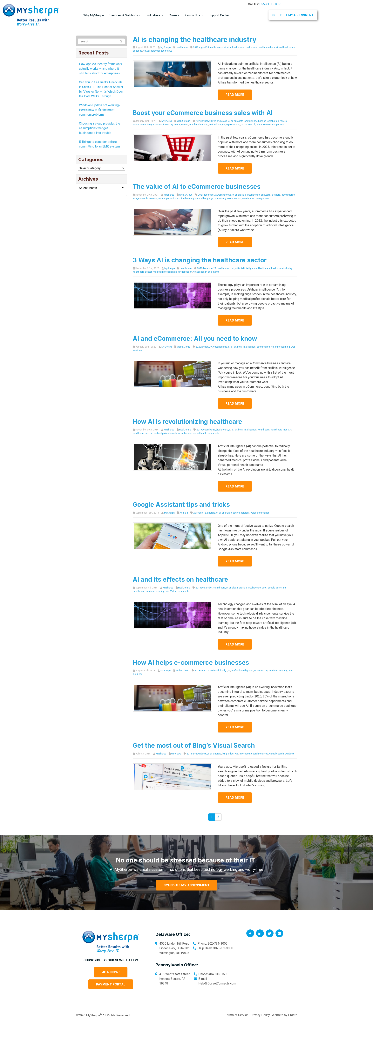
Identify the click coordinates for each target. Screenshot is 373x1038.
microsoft (245, 753)
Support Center (219, 15)
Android (184, 512)
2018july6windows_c (197, 753)
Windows (176, 753)
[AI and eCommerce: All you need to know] (172, 373)
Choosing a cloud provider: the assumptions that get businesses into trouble (99, 128)
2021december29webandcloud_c (216, 194)
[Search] (121, 42)
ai (225, 47)
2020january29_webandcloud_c (212, 346)
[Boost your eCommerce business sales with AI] (172, 148)
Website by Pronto (284, 1015)
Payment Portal (110, 984)
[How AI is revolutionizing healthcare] (172, 456)
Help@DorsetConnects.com (217, 983)
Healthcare (182, 47)
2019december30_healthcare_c (213, 429)
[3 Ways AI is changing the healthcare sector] (172, 295)
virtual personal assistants (157, 50)
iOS (236, 753)
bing (224, 753)
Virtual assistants (179, 591)
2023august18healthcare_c (208, 47)
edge (231, 753)
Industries (153, 15)
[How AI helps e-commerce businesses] (172, 697)
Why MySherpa (93, 15)
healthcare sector (142, 271)
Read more (235, 95)
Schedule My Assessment (292, 15)
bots (264, 587)
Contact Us (193, 15)
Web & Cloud (183, 121)
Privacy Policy (260, 1015)
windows (290, 753)
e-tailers (282, 121)
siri (167, 591)
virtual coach (185, 271)
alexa (235, 587)
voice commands (260, 512)
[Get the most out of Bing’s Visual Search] (172, 777)
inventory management (175, 124)
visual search (276, 753)
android (226, 512)
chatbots (272, 121)
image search (154, 124)
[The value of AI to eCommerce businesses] (172, 221)
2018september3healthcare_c (211, 587)
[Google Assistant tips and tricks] (172, 536)
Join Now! (111, 972)
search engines (259, 753)
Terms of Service (236, 1015)
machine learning (198, 124)
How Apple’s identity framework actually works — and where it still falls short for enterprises (100, 68)
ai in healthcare (235, 47)
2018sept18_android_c (205, 512)
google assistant (240, 512)
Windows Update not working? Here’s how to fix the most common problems (99, 109)
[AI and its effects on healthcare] (172, 614)
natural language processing (224, 124)
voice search (248, 124)
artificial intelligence (255, 121)
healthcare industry (281, 268)
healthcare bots (266, 47)
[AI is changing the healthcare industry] (172, 74)
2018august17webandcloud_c (211, 670)
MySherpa (165, 47)
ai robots (238, 121)
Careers (174, 15)
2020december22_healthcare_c (214, 268)
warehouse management (270, 124)
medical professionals (165, 271)
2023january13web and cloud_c (213, 121)
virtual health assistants (206, 271)
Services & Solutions (124, 15)
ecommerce (139, 124)
